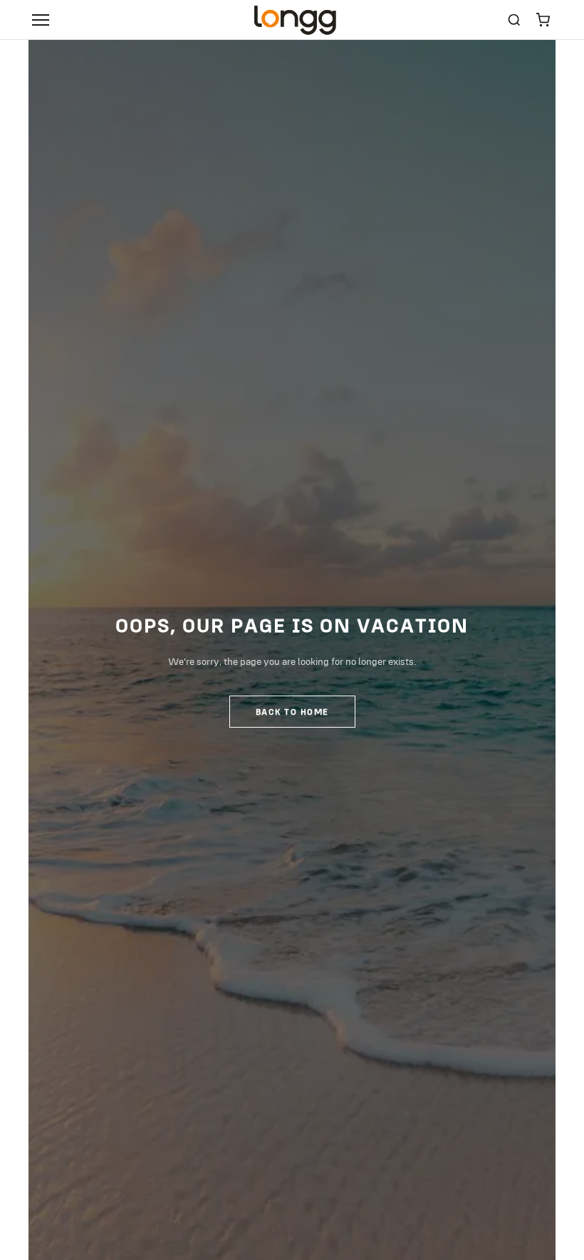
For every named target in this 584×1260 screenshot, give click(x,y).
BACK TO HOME (292, 711)
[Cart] (543, 20)
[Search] (514, 20)
